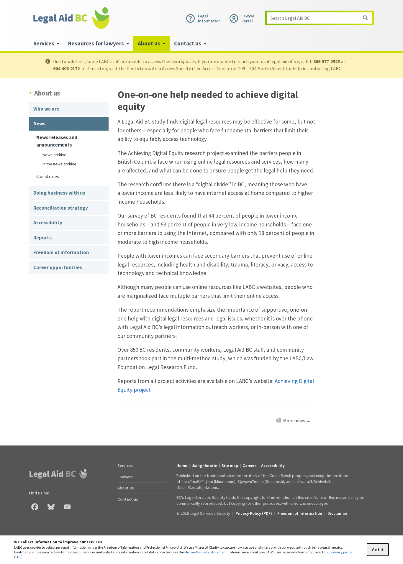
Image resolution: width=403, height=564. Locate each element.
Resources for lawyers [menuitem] (96, 43)
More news (297, 420)
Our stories (47, 176)
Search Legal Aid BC (290, 18)
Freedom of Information (299, 513)
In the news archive (59, 164)
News (39, 123)
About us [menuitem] (149, 43)
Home (181, 465)
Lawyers (125, 476)
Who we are (46, 109)
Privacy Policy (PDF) (253, 513)
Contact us (127, 499)
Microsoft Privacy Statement (205, 552)
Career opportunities (57, 267)
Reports (42, 237)
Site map (230, 465)
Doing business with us (59, 193)
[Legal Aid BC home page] (71, 18)
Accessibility (47, 222)
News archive (54, 154)
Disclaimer (337, 513)
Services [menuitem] (44, 43)
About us (125, 488)
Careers (250, 465)
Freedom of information (61, 252)
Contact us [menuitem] (188, 43)
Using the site (204, 465)
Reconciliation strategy (60, 208)
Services (125, 465)
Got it (378, 550)
